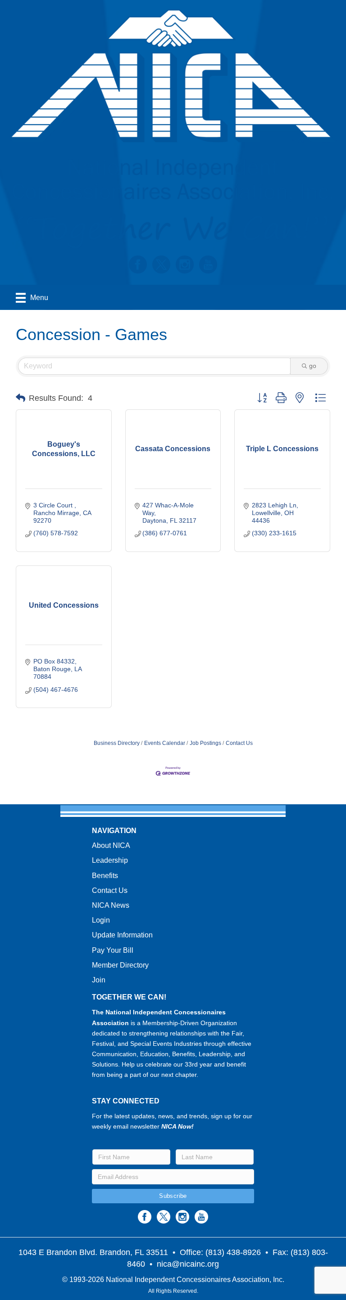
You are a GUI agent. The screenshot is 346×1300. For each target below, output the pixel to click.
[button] (20, 398)
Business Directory (117, 743)
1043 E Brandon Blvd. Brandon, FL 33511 (93, 1252)
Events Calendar (164, 743)
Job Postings (205, 743)
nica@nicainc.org (188, 1264)
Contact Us (239, 743)
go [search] (312, 365)
